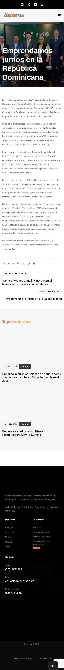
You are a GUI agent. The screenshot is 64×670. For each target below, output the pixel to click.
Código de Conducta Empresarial (41, 542)
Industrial (9, 532)
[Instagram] (42, 4)
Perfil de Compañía (41, 532)
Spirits (8, 546)
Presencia (37, 527)
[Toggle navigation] (51, 15)
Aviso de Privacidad (22, 658)
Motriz (8, 537)
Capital (8, 542)
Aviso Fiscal (45, 658)
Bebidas (9, 527)
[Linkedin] (35, 4)
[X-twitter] (29, 4)
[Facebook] (22, 4)
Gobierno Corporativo (42, 536)
